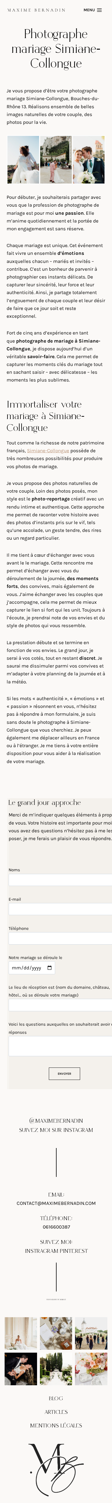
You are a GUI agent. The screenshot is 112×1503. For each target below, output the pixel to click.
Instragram (41, 1251)
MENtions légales (56, 1425)
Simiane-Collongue (48, 450)
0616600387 (56, 1227)
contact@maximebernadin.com (56, 1203)
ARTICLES (56, 1412)
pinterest (74, 1251)
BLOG (56, 1398)
